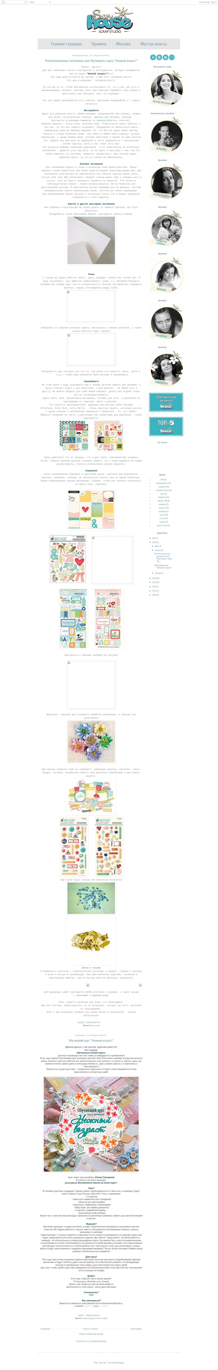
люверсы (101, 120)
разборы (162, 511)
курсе (93, 73)
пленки (127, 214)
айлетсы (112, 120)
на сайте (103, 1306)
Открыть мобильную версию (91, 1334)
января (158, 573)
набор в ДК (162, 500)
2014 (154, 578)
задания (162, 486)
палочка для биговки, (107, 117)
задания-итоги (162, 490)
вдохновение (162, 483)
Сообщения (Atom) (98, 1341)
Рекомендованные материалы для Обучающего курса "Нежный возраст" (91, 61)
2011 (154, 591)
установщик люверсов (79, 120)
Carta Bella (77, 408)
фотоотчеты (162, 525)
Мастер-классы (153, 44)
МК (162, 479)
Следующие (45, 1328)
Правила (99, 44)
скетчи (162, 515)
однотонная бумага (84, 214)
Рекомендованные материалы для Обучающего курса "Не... (163, 557)
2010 (154, 595)
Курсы (91, 1025)
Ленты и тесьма (91, 968)
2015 (154, 542)
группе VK (88, 1306)
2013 (154, 582)
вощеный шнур (100, 995)
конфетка (162, 497)
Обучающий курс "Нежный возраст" (91, 1040)
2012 (154, 586)
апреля (158, 550)
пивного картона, (115, 207)
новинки (162, 504)
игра (162, 494)
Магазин (123, 44)
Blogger (121, 1362)
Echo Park (61, 408)
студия (104, 1318)
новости (98, 1318)
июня (157, 546)
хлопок (112, 277)
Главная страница (66, 44)
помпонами (82, 995)
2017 (154, 538)
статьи (97, 1025)
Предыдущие (136, 1328)
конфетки (85, 1318)
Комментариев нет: (93, 1022)
